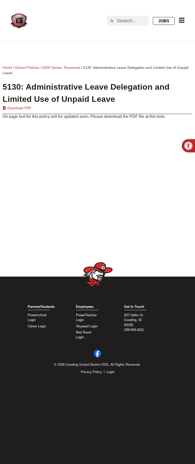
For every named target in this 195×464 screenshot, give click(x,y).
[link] (188, 145)
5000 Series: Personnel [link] (61, 68)
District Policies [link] (27, 68)
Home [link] (7, 68)
